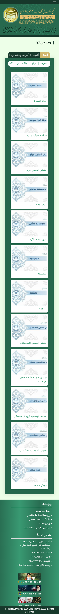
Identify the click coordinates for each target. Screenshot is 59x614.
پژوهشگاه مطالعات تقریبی (38, 515)
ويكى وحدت (44, 523)
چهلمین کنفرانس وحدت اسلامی (36, 528)
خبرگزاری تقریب (43, 511)
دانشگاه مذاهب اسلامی (39, 519)
